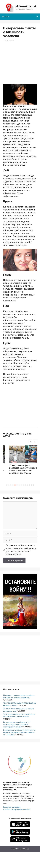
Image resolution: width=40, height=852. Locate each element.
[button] (6, 485)
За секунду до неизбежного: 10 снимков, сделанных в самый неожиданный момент (16, 724)
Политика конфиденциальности (16, 809)
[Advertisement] (20, 62)
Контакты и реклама (11, 807)
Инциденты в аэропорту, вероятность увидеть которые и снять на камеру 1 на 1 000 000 (19, 732)
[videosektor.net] (8, 7)
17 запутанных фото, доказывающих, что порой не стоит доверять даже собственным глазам (20, 469)
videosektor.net (26, 6)
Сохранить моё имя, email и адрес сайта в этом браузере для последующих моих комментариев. (21, 549)
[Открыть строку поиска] (37, 16)
